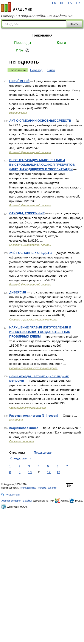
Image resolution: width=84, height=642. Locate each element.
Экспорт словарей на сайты (16, 500)
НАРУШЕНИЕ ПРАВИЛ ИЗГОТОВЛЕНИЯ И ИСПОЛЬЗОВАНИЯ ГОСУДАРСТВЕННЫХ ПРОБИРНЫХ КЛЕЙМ (40, 332)
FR (78, 3)
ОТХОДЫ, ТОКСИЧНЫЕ (27, 213)
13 (58, 472)
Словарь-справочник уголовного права (33, 319)
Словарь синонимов (21, 441)
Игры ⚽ (23, 50)
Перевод (36, 70)
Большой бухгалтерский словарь (30, 152)
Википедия (16, 420)
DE (62, 3)
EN (54, 3)
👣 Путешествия (10, 494)
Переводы (22, 43)
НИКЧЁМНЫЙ (19, 81)
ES (70, 3)
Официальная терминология (27, 407)
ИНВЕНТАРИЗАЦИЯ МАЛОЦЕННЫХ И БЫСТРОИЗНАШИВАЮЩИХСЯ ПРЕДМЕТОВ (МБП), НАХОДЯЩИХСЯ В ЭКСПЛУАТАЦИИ (42, 164)
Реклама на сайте (46, 487)
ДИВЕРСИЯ (17, 292)
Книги (61, 43)
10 (30, 472)
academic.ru (16, 7)
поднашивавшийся (23, 428)
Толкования (42, 35)
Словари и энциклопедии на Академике (37, 16)
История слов (18, 112)
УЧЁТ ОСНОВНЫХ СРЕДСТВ (30, 253)
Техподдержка (28, 487)
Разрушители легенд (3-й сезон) (33, 415)
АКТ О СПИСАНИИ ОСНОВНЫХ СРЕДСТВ (40, 120)
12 (49, 472)
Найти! (74, 24)
